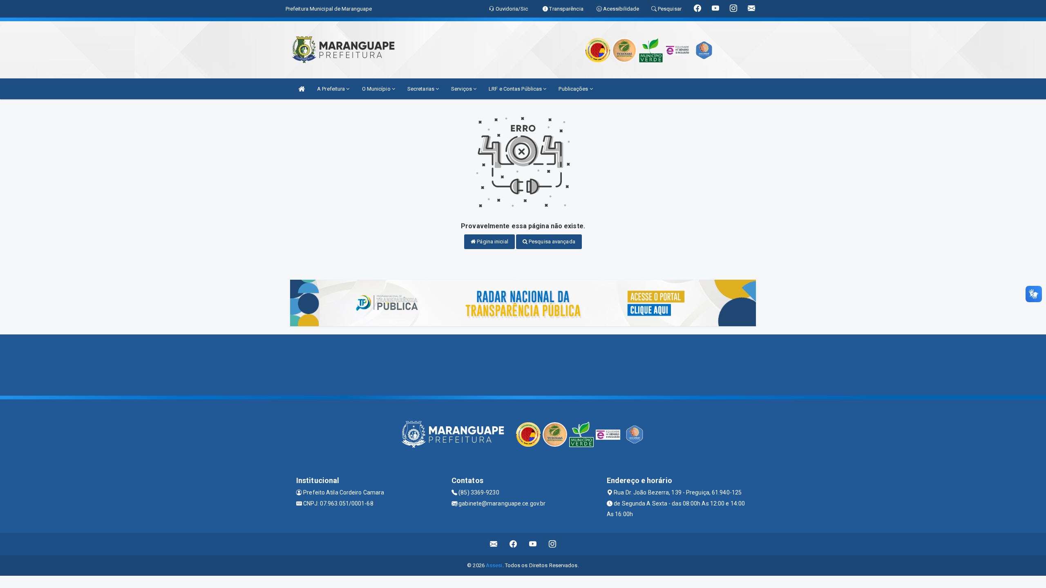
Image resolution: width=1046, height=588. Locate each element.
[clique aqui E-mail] (494, 544)
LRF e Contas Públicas (516, 89)
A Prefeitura (331, 89)
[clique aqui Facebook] (513, 544)
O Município (377, 89)
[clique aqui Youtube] (533, 544)
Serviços (462, 89)
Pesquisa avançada (551, 241)
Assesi (494, 565)
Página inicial (492, 241)
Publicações (574, 89)
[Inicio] (301, 88)
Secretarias (421, 89)
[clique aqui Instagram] (552, 544)
